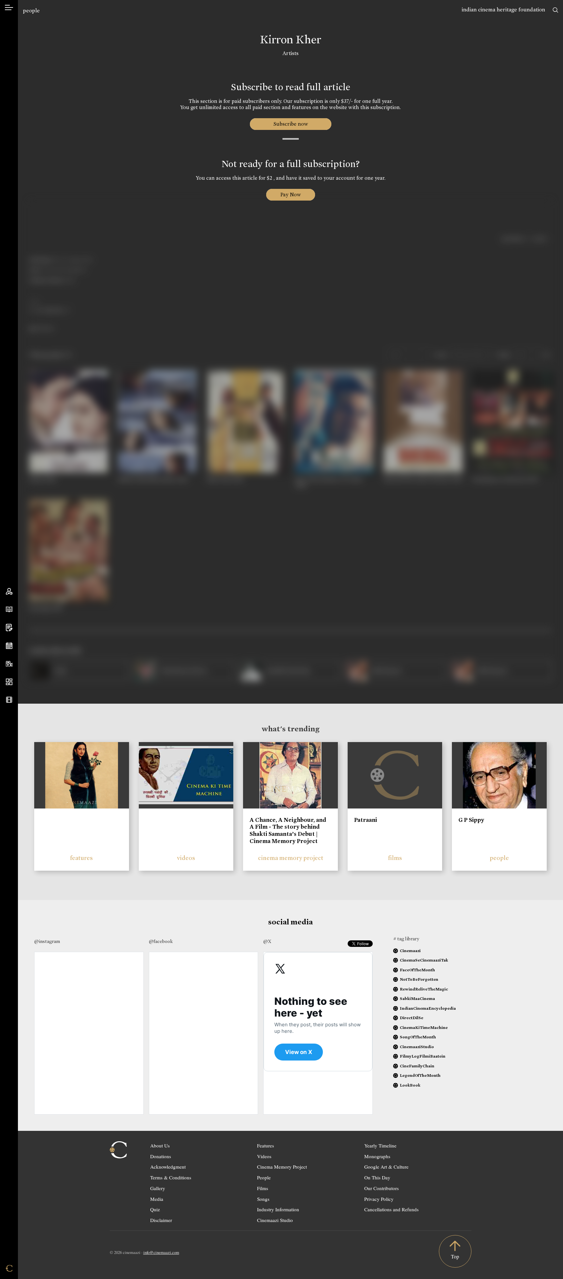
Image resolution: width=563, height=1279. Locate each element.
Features (265, 1145)
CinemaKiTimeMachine (424, 1027)
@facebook (161, 941)
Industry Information (278, 1209)
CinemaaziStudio (417, 1046)
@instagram (47, 941)
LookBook (410, 1085)
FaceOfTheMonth (417, 969)
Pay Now (290, 194)
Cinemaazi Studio (275, 1220)
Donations (160, 1156)
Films (262, 1188)
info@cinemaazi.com (161, 1252)
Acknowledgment (168, 1166)
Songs (263, 1199)
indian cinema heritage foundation (503, 9)
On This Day (377, 1177)
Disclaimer (161, 1220)
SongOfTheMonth (418, 1036)
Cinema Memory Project (282, 1166)
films (395, 858)
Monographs (377, 1156)
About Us (160, 1145)
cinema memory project (290, 858)
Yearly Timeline (380, 1145)
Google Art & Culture (386, 1166)
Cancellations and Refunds (391, 1209)
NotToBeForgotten (419, 979)
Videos (264, 1156)
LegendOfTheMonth (420, 1075)
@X (267, 941)
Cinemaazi (410, 950)
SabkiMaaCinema (417, 998)
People (264, 1177)
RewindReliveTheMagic (424, 989)
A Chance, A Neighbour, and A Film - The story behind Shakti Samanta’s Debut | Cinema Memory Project (288, 830)
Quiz (155, 1209)
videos (186, 858)
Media (156, 1199)
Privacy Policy (379, 1199)
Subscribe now (290, 124)
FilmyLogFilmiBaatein (422, 1056)
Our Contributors (381, 1188)
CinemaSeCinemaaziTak (424, 960)
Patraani (365, 819)
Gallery (157, 1188)
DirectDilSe (411, 1017)
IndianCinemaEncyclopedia (428, 1008)
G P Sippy (471, 819)
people (31, 10)
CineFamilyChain (417, 1065)
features (81, 858)
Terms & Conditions (170, 1177)
